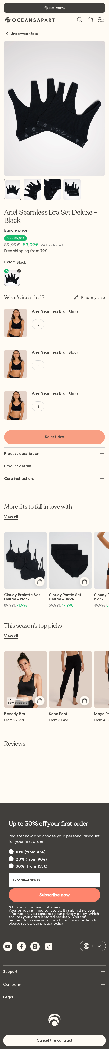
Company (12, 984)
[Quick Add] (39, 581)
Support (10, 971)
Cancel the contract (54, 1040)
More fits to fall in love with (38, 507)
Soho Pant (58, 714)
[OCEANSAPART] (30, 19)
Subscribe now (54, 895)
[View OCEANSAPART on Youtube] (7, 946)
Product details (17, 466)
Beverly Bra (14, 714)
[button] (80, 19)
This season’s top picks (33, 626)
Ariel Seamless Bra (48, 311)
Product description (21, 453)
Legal (8, 997)
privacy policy (52, 923)
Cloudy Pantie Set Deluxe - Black (65, 597)
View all (11, 517)
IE (93, 946)
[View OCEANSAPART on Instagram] (35, 946)
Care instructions (19, 478)
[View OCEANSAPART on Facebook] (21, 946)
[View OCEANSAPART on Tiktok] (48, 946)
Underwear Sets (24, 33)
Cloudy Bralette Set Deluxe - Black (22, 597)
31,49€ (59, 720)
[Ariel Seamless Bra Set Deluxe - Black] (12, 189)
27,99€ (14, 720)
